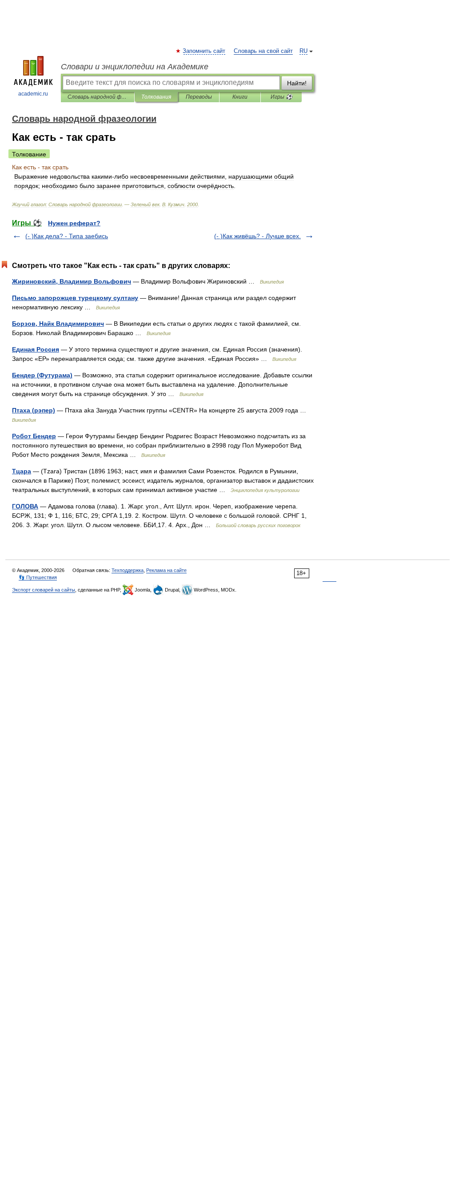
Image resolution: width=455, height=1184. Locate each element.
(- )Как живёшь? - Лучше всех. (257, 236)
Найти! (297, 83)
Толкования (156, 97)
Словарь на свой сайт (263, 51)
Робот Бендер (34, 436)
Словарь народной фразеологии (98, 97)
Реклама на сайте (166, 570)
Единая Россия (35, 349)
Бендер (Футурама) (42, 375)
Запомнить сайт (204, 51)
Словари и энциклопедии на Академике (134, 66)
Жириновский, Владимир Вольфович (71, 281)
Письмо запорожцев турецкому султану (75, 297)
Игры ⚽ (281, 97)
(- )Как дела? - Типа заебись (66, 236)
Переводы (199, 97)
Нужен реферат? (74, 223)
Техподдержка (128, 570)
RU (303, 51)
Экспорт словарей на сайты (43, 589)
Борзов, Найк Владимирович (58, 323)
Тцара (21, 471)
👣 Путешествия (38, 577)
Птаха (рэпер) (33, 410)
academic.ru (33, 94)
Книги (239, 97)
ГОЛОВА (25, 506)
